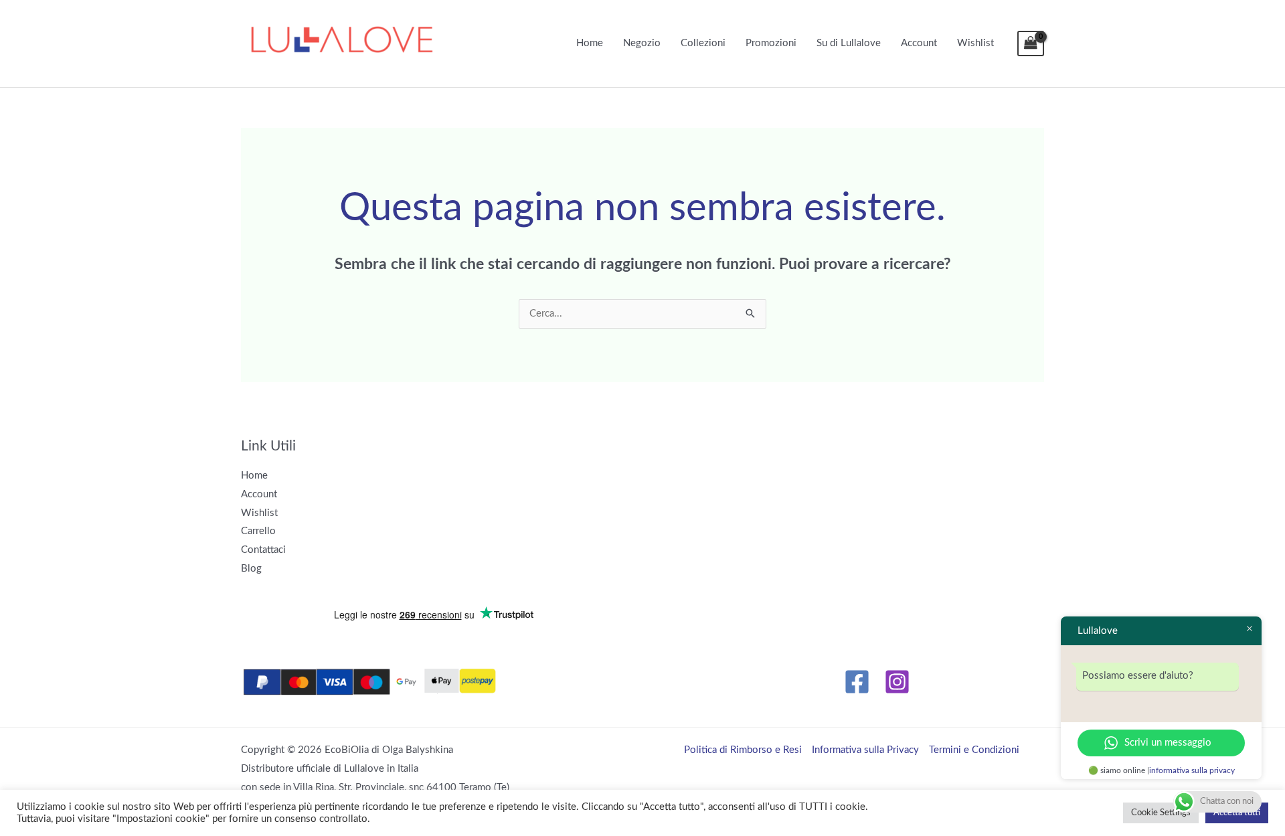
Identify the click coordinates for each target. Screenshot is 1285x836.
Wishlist (975, 43)
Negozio (642, 43)
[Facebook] (857, 682)
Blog (251, 569)
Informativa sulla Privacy (865, 750)
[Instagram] (897, 682)
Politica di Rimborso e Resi (743, 750)
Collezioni (703, 43)
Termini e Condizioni (974, 750)
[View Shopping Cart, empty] (1030, 44)
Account (919, 43)
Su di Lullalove (849, 43)
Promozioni (771, 43)
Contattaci (263, 550)
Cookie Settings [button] (1161, 813)
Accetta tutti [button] (1236, 813)
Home (589, 43)
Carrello (258, 531)
